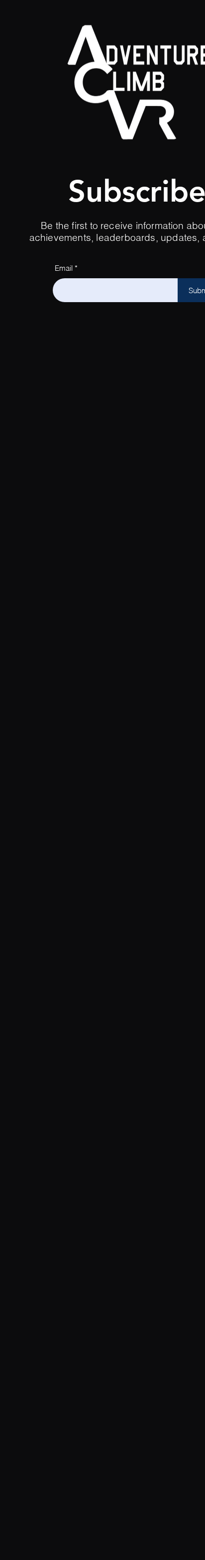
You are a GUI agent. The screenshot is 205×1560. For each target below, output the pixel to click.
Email (64, 268)
